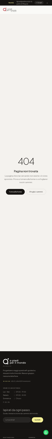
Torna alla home (15, 192)
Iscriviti (37, 420)
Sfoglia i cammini (36, 192)
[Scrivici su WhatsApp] (45, 432)
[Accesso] (42, 10)
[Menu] (46, 10)
